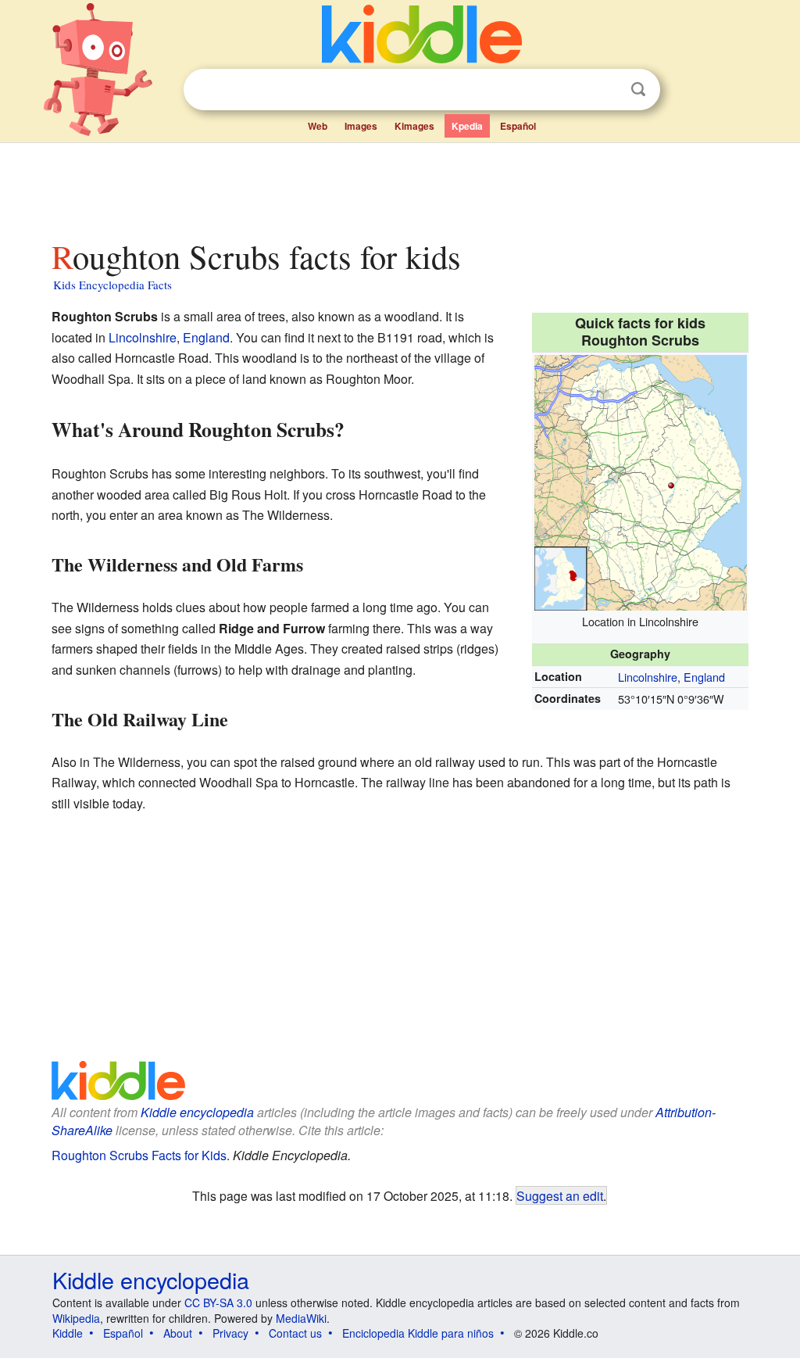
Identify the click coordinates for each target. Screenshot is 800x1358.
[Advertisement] (399, 187)
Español (518, 126)
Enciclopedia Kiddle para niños (418, 1333)
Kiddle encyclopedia (197, 1112)
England (704, 676)
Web (317, 126)
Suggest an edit (559, 1195)
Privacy (230, 1333)
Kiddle (67, 1333)
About (177, 1333)
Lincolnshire (647, 676)
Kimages (414, 126)
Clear (606, 90)
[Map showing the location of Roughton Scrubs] (640, 480)
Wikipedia (76, 1318)
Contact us (295, 1333)
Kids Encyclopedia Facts (112, 284)
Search (638, 89)
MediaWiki (301, 1318)
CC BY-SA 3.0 (218, 1302)
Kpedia (467, 126)
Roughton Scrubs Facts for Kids (139, 1155)
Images (361, 126)
